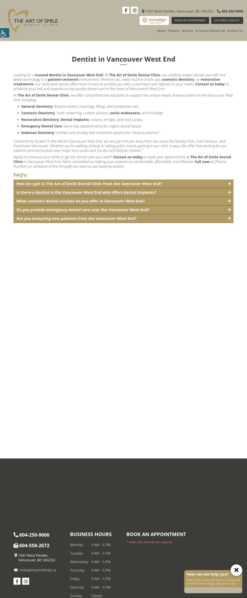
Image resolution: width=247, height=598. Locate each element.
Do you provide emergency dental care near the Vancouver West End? (82, 209)
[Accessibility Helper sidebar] (4, 32)
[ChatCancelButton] (236, 570)
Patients (174, 31)
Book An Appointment (190, 20)
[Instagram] (134, 10)
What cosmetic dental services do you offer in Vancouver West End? (80, 201)
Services (188, 31)
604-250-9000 (232, 11)
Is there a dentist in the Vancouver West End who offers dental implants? (86, 192)
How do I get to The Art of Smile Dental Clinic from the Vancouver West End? (89, 183)
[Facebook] (125, 10)
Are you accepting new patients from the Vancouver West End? (76, 218)
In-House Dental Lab (210, 31)
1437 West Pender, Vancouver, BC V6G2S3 (179, 11)
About (161, 31)
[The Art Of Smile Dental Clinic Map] (123, 487)
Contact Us (235, 31)
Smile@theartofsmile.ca (37, 570)
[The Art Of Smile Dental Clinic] (33, 20)
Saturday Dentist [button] (227, 20)
